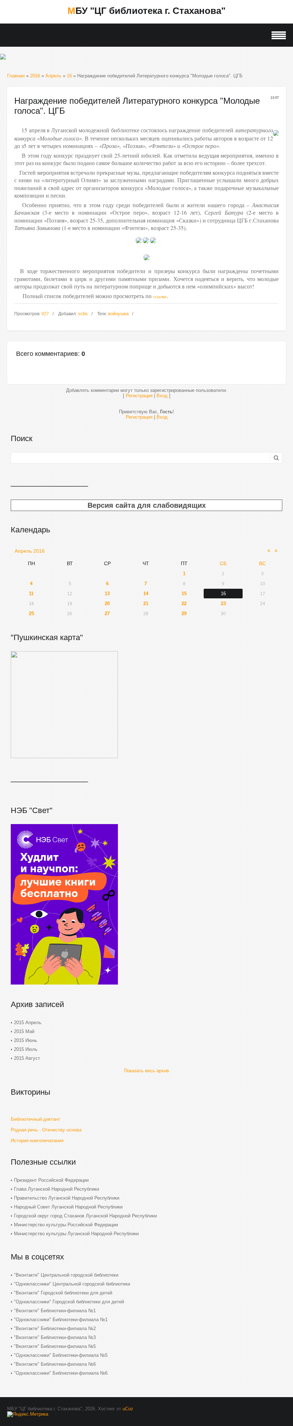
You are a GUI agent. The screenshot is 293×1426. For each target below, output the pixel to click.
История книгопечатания (37, 1140)
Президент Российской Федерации (51, 1180)
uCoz (128, 1408)
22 (184, 603)
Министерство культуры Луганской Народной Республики (76, 1233)
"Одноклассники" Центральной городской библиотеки (72, 1284)
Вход (162, 395)
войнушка (118, 313)
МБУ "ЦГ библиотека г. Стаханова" (146, 10)
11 (31, 593)
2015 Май (24, 1031)
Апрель (53, 75)
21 (145, 603)
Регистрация (139, 395)
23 (223, 603)
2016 (35, 75)
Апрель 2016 (30, 551)
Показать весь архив (146, 1070)
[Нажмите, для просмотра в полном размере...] (138, 245)
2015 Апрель (27, 1022)
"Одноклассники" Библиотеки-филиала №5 (61, 1355)
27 (107, 613)
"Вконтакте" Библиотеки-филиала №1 (55, 1310)
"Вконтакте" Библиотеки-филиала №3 (55, 1337)
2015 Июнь (25, 1040)
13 (107, 593)
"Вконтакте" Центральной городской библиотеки (66, 1275)
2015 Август (27, 1058)
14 (145, 593)
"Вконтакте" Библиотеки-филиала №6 (55, 1364)
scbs (83, 313)
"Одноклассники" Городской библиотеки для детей (69, 1301)
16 (69, 75)
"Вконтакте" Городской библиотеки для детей (63, 1292)
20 (107, 603)
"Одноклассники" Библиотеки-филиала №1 (61, 1319)
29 (184, 613)
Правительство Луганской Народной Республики (66, 1198)
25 (31, 613)
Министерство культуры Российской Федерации (66, 1224)
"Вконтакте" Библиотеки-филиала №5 (55, 1346)
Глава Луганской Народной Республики (56, 1189)
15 (184, 593)
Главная (16, 75)
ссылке (160, 296)
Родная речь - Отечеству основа (46, 1130)
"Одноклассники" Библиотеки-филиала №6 (61, 1373)
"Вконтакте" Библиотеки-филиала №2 (55, 1328)
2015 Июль (26, 1049)
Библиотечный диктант (35, 1119)
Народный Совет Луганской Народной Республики (68, 1207)
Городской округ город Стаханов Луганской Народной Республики (85, 1215)
